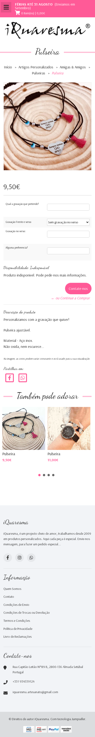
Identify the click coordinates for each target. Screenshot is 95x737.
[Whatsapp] (31, 557)
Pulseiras (38, 73)
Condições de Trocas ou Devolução (26, 612)
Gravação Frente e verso (18, 222)
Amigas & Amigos (73, 67)
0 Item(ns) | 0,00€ (33, 13)
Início (8, 67)
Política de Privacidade (17, 629)
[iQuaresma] (47, 30)
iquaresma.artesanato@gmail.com (35, 692)
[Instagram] (19, 557)
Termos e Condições (16, 621)
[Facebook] (9, 377)
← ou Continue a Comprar (70, 298)
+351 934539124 (23, 681)
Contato (8, 596)
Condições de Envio (16, 605)
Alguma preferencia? (17, 247)
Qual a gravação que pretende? (22, 204)
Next (82, 428)
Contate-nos (78, 288)
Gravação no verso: (16, 231)
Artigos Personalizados (35, 67)
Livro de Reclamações (17, 636)
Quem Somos (12, 589)
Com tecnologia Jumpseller (67, 719)
